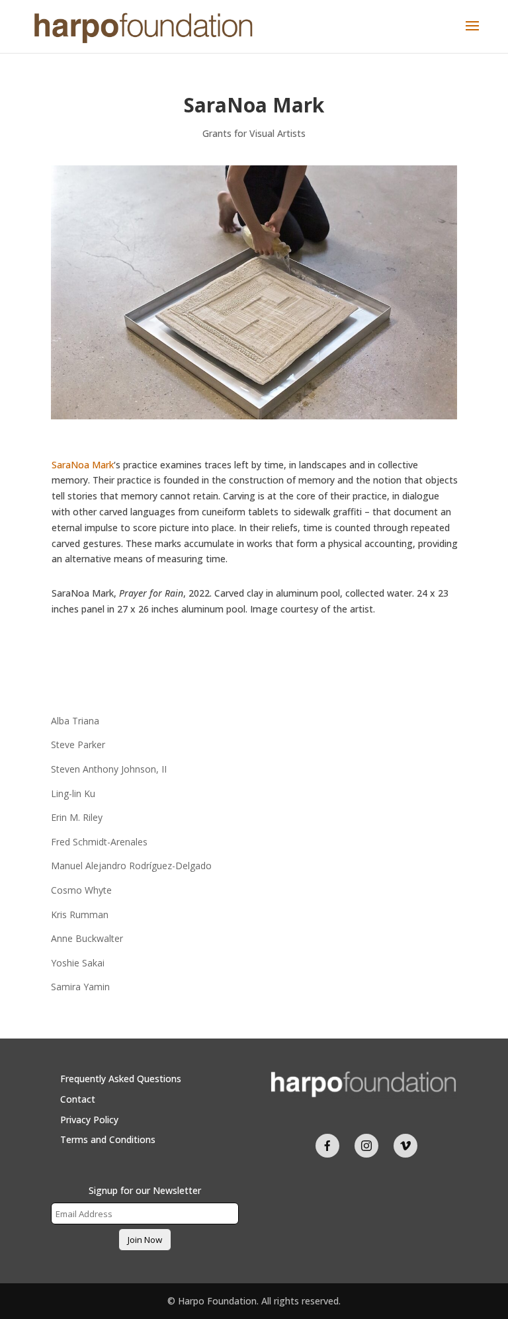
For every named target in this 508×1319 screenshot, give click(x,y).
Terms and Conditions (107, 1139)
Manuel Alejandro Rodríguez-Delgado (131, 865)
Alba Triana (75, 720)
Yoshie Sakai (78, 963)
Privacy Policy (89, 1119)
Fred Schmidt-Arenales (99, 841)
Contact (77, 1099)
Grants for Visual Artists (254, 133)
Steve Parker (78, 744)
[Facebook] (327, 1146)
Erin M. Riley (77, 817)
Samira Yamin (80, 986)
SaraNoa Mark (83, 464)
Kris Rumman (79, 914)
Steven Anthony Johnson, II (109, 769)
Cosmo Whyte (81, 890)
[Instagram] (366, 1146)
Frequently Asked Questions (120, 1078)
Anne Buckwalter (87, 938)
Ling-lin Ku (73, 793)
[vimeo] (405, 1146)
